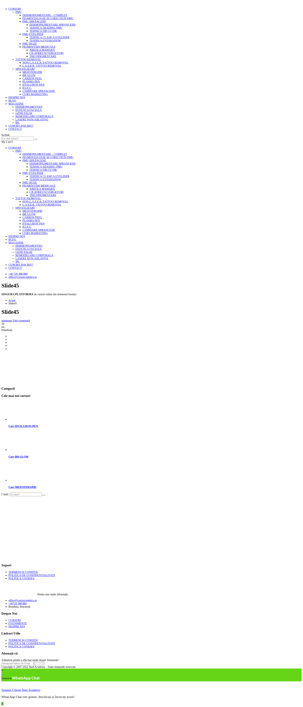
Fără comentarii (21, 320)
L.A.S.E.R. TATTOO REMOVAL (41, 65)
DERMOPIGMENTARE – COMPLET (44, 15)
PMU (18, 12)
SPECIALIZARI (25, 68)
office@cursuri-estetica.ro (22, 277)
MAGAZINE (16, 103)
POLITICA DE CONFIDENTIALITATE (31, 575)
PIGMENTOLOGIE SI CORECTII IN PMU (47, 18)
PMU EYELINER (32, 34)
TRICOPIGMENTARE (42, 56)
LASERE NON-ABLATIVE (31, 119)
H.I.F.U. (27, 87)
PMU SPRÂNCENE (34, 21)
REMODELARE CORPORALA (34, 116)
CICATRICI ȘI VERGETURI (46, 53)
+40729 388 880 (17, 603)
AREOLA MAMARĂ (42, 49)
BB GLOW (29, 75)
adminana (6, 320)
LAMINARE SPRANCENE (38, 91)
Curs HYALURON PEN (23, 426)
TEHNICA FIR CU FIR (43, 31)
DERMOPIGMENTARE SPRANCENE (52, 24)
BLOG (12, 100)
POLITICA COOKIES (21, 578)
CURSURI (14, 8)
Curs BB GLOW (18, 456)
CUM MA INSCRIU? (20, 125)
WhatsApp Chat (26, 678)
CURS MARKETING (35, 94)
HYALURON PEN (33, 84)
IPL (17, 122)
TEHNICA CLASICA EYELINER (49, 37)
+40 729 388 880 (18, 273)
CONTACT (15, 128)
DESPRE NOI (16, 97)
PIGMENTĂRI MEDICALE (38, 46)
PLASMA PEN (31, 81)
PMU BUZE (29, 43)
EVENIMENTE (17, 623)
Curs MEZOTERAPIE (22, 487)
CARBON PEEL (32, 78)
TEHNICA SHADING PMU (45, 27)
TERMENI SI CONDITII (23, 572)
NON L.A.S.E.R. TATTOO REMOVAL (45, 62)
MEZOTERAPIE (32, 72)
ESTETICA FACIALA (28, 110)
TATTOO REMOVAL (28, 59)
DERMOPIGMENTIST (29, 106)
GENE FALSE (23, 113)
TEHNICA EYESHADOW (45, 40)
